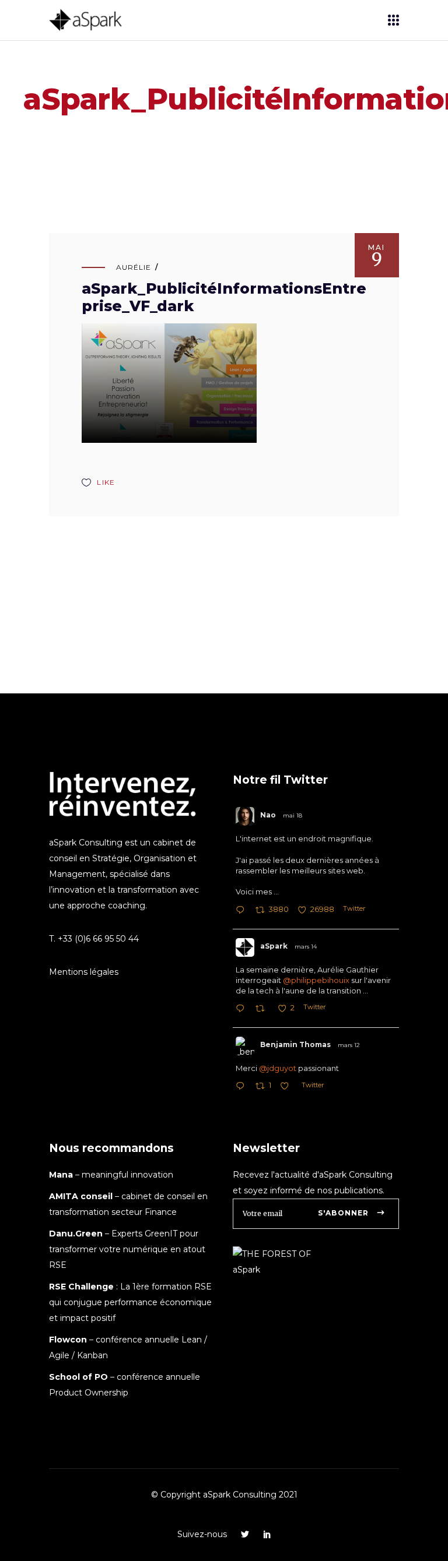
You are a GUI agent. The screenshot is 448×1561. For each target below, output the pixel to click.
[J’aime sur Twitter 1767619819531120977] (288, 1087)
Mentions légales (83, 972)
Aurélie (133, 267)
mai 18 (292, 815)
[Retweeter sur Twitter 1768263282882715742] (263, 1009)
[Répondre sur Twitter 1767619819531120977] (243, 1087)
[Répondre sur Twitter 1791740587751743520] (243, 911)
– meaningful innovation (111, 1174)
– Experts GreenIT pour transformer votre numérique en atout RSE (127, 1249)
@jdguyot (277, 1068)
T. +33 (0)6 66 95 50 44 (94, 938)
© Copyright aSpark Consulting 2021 (224, 1494)
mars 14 (306, 946)
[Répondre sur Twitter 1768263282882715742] (243, 1009)
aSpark (274, 946)
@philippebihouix (316, 980)
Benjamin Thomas (295, 1044)
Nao (268, 815)
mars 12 (349, 1045)
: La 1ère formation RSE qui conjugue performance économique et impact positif (130, 1302)
